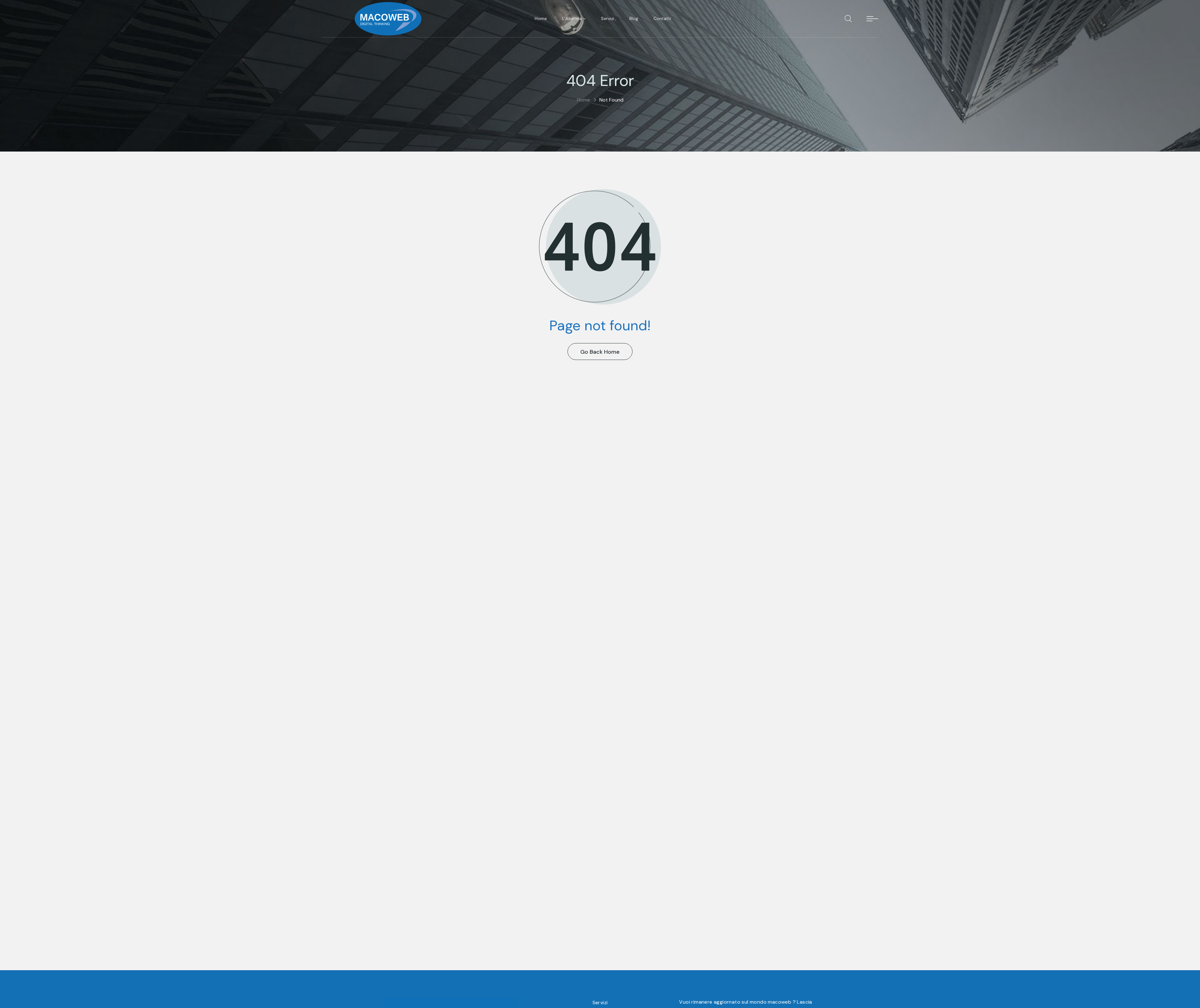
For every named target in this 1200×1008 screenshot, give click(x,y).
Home (583, 100)
